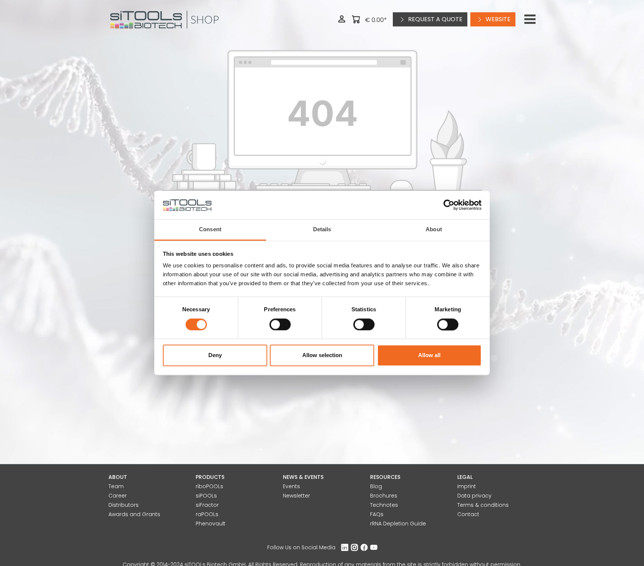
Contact (468, 514)
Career (117, 495)
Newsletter (296, 495)
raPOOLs (207, 514)
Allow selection (322, 355)
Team (116, 486)
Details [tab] (322, 229)
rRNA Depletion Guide (398, 523)
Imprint (466, 486)
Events (291, 486)
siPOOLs (206, 495)
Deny (215, 355)
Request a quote (435, 19)
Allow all (429, 355)
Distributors (123, 505)
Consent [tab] (210, 229)
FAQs (376, 514)
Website (497, 19)
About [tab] (434, 229)
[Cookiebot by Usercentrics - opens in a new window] (449, 205)
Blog (376, 486)
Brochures (383, 495)
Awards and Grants (134, 514)
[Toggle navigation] (530, 19)
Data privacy (474, 495)
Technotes (384, 505)
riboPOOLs (209, 486)
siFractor (207, 505)
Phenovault (210, 523)
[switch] (280, 325)
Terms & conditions (483, 505)
